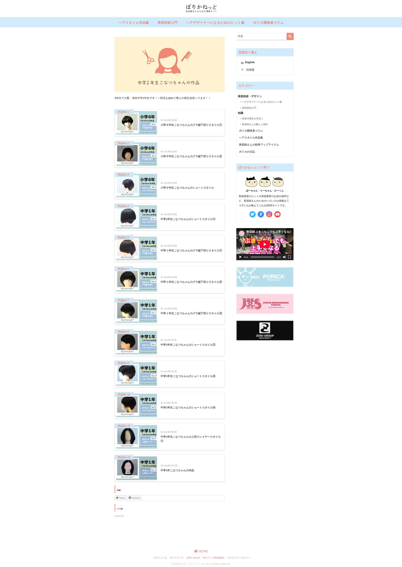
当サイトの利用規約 (213, 557)
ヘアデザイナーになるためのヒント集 (215, 22)
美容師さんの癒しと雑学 (255, 124)
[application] (264, 244)
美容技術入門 (167, 22)
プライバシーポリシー (238, 557)
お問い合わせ (193, 557)
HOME (203, 551)
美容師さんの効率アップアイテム (259, 144)
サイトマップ (177, 557)
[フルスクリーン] (289, 257)
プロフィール (160, 557)
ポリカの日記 (247, 151)
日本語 (250, 69)
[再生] (240, 257)
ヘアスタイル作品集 (133, 22)
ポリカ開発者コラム (268, 22)
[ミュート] (284, 257)
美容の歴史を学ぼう (252, 118)
